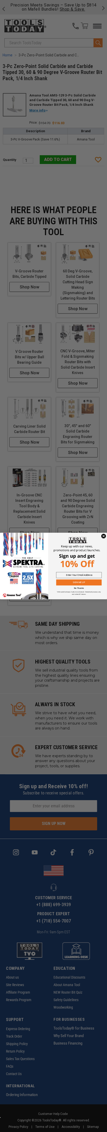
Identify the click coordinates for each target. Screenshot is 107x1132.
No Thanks (79, 588)
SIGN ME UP (79, 582)
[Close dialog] (103, 536)
